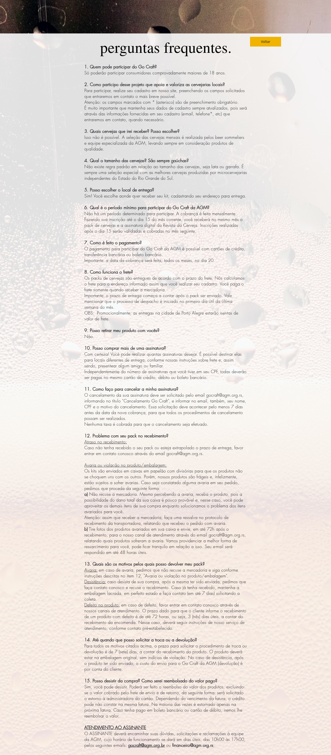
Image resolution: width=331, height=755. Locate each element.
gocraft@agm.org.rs (224, 395)
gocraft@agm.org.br (146, 745)
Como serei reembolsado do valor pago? (179, 681)
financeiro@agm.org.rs (192, 745)
